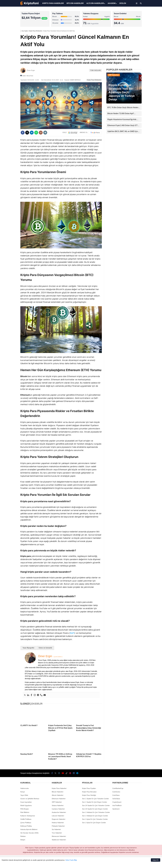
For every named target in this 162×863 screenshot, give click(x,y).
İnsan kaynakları (26, 802)
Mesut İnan (30, 76)
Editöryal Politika (26, 826)
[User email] (45, 695)
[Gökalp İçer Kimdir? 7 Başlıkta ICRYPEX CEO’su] (89, 743)
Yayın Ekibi (24, 795)
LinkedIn (149, 101)
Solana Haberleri (143, 40)
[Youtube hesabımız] (63, 773)
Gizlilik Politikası (25, 819)
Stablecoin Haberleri (144, 54)
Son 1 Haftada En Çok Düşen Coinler (95, 816)
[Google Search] (73, 132)
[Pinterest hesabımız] (70, 773)
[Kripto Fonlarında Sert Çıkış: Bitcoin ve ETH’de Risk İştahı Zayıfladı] (61, 715)
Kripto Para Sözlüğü (89, 795)
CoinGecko (116, 792)
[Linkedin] (28, 695)
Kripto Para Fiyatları (89, 788)
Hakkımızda (24, 788)
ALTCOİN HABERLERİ (95, 3)
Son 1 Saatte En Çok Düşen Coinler (94, 802)
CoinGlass (116, 795)
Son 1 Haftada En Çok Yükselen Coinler (96, 812)
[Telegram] (38, 695)
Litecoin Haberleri (58, 816)
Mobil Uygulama (26, 805)
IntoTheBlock (117, 805)
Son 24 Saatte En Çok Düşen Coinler (95, 809)
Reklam (23, 836)
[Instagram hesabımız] (59, 773)
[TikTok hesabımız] (66, 773)
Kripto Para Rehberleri (94, 80)
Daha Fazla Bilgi (71, 860)
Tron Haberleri (57, 833)
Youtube (149, 82)
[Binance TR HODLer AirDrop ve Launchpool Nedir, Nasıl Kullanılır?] (61, 743)
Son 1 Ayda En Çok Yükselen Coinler (95, 819)
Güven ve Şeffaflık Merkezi (29, 798)
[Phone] (41, 695)
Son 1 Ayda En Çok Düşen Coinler (94, 822)
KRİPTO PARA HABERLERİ (53, 3)
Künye (22, 792)
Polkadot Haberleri (58, 826)
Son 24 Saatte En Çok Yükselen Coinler (96, 805)
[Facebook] (31, 695)
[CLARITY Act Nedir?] (33, 715)
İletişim (22, 840)
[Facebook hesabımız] (52, 773)
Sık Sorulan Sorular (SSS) (29, 833)
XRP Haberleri (142, 45)
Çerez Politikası (25, 822)
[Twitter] (25, 695)
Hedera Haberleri (58, 822)
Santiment (115, 809)
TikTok (149, 89)
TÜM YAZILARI (95, 70)
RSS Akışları (24, 809)
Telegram (149, 107)
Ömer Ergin (31, 70)
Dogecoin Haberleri (58, 819)
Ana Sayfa (142, 12)
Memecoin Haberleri (144, 49)
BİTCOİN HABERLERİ (75, 3)
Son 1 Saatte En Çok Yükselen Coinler (95, 798)
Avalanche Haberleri (59, 812)
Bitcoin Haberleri (142, 27)
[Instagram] (35, 695)
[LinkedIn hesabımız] (74, 773)
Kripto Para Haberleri (144, 23)
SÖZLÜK (122, 3)
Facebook (149, 64)
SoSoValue (116, 798)
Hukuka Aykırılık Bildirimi (28, 829)
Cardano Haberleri (58, 809)
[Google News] (95, 132)
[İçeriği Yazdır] (45, 133)
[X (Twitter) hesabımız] (148, 70)
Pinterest (149, 95)
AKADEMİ (111, 3)
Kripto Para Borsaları (89, 792)
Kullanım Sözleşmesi (27, 816)
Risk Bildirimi (24, 812)
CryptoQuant (116, 802)
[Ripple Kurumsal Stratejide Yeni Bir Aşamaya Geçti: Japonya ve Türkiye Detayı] (124, 103)
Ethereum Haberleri (144, 36)
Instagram (149, 76)
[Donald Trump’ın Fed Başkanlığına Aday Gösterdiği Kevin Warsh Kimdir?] (89, 715)
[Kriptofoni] (29, 5)
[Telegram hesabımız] (77, 773)
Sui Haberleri (56, 829)
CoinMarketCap (117, 788)
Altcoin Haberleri (142, 31)
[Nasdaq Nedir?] (33, 743)
